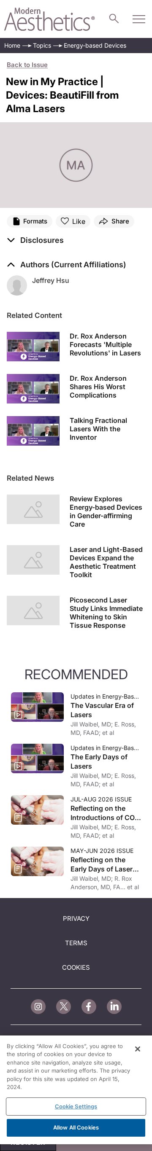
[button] (35, 240)
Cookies (76, 967)
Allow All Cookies (76, 1127)
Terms (76, 943)
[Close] (137, 1049)
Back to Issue (27, 65)
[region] (76, 1089)
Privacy (76, 918)
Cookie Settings (76, 1106)
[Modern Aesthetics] (49, 19)
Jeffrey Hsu (50, 280)
